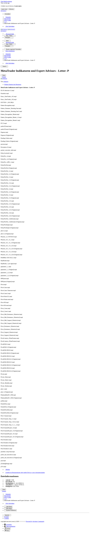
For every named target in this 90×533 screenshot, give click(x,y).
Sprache (7, 515)
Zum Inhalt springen (6, 1)
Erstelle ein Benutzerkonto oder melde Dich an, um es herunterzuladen (25, 472)
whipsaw (5, 81)
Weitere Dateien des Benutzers (12, 84)
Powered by (35, 521)
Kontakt (6, 517)
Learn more (4, 9)
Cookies (6, 518)
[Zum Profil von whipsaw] (4, 78)
